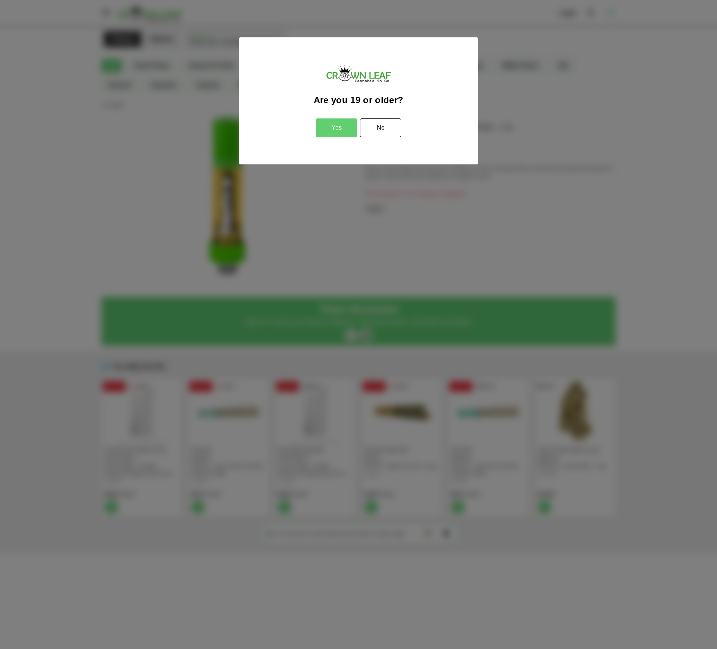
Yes (337, 127)
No (381, 127)
